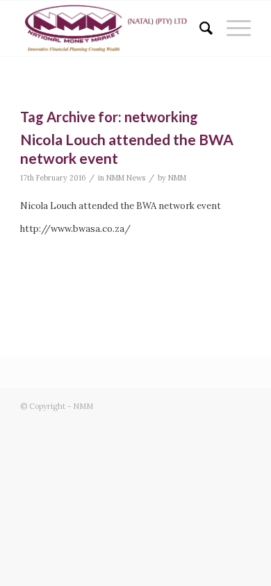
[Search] (199, 28)
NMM (177, 178)
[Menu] (232, 28)
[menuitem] (199, 28)
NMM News (125, 178)
